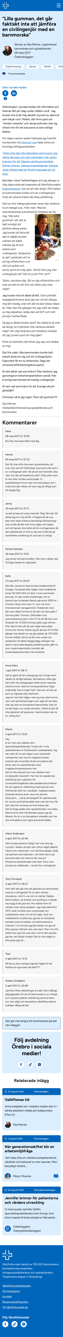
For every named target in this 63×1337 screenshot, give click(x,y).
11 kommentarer (16, 73)
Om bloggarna (11, 1291)
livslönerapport (11, 188)
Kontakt (7, 1296)
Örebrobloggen (23, 57)
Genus (32, 66)
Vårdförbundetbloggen (16, 1285)
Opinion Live (29, 142)
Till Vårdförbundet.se (15, 1307)
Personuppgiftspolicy (15, 1302)
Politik (47, 66)
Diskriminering (13, 66)
